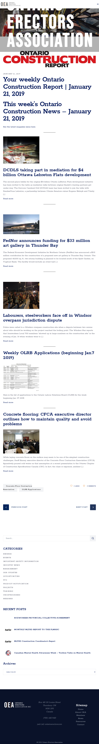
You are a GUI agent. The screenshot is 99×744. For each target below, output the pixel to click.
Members (80, 715)
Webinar (8, 599)
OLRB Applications (31, 489)
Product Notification (15, 584)
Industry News (11, 565)
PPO (5, 580)
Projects (8, 587)
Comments (91, 486)
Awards (7, 554)
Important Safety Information (21, 561)
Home (80, 709)
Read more (8, 198)
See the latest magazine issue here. (19, 127)
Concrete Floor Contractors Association (17, 487)
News (80, 718)
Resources (80, 721)
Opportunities (11, 576)
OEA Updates (10, 573)
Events (7, 558)
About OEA (80, 712)
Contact (80, 724)
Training (8, 591)
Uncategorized (11, 595)
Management (10, 569)
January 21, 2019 (11, 74)
